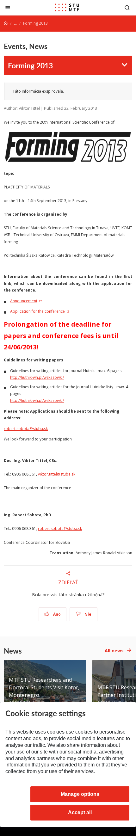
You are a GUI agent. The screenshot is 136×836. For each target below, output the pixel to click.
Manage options (80, 794)
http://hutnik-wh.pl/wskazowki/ (37, 377)
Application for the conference (37, 311)
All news (114, 651)
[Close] (7, 7)
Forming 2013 (30, 65)
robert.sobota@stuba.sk (26, 428)
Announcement (23, 301)
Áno (56, 614)
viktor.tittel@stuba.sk (56, 474)
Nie (87, 614)
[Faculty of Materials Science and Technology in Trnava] (67, 7)
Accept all (80, 812)
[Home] (6, 23)
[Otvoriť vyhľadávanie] (127, 7)
